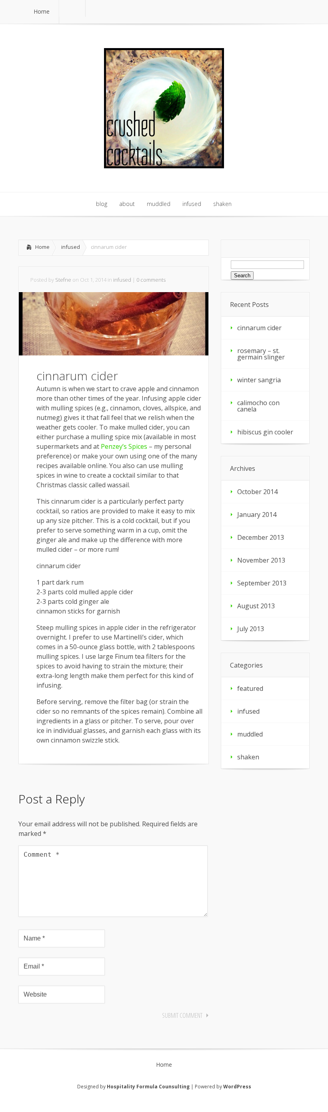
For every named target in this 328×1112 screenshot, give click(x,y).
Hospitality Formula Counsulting (148, 1086)
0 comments (151, 279)
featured (250, 688)
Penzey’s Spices (124, 446)
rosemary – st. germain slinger (261, 353)
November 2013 (261, 560)
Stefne (63, 279)
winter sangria (259, 379)
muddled (250, 734)
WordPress (237, 1086)
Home (42, 246)
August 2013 (256, 605)
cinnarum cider (259, 327)
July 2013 (250, 628)
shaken (248, 757)
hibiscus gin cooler (265, 432)
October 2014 (257, 491)
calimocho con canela (258, 406)
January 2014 (256, 514)
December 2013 (260, 537)
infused (70, 246)
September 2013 (261, 583)
